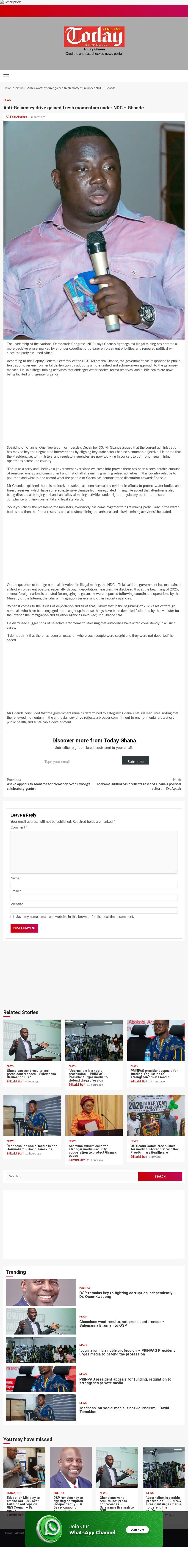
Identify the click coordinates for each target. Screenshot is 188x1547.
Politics (58, 1493)
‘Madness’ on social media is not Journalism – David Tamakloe (32, 1115)
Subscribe (136, 762)
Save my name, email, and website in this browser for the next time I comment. (75, 917)
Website (17, 904)
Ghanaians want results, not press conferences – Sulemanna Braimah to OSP (32, 1040)
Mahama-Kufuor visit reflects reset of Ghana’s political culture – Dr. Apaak (139, 784)
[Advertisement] (94, 412)
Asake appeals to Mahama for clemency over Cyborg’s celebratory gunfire (48, 784)
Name (16, 878)
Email (16, 891)
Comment (19, 827)
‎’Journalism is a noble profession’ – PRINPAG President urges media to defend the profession (94, 1040)
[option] (94, 1293)
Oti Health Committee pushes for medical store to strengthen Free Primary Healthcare (156, 1115)
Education (14, 1493)
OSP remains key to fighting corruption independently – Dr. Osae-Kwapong (71, 1467)
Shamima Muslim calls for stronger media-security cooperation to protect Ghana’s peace (94, 1115)
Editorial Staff (15, 1081)
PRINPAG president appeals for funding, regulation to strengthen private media (156, 1040)
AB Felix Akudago (17, 117)
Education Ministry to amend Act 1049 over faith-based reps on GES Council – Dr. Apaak (24, 1467)
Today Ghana (94, 49)
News (7, 100)
